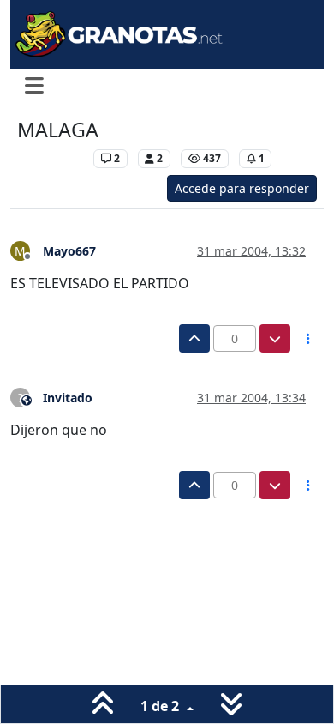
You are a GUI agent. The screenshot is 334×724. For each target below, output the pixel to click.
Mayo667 (69, 251)
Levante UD (51, 158)
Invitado (67, 397)
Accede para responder (242, 188)
